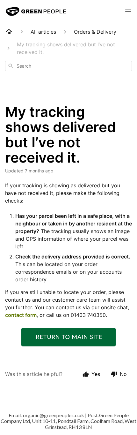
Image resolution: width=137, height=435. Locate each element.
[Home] (9, 32)
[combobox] (68, 66)
